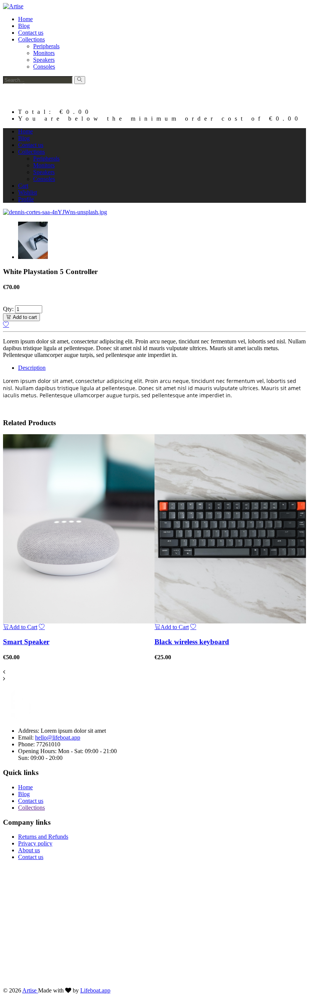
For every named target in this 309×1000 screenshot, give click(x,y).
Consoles (44, 66)
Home (25, 19)
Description (32, 367)
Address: (29, 730)
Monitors (44, 53)
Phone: (27, 744)
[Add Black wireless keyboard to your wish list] (193, 627)
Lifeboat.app (95, 990)
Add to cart (25, 317)
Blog (24, 26)
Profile (26, 199)
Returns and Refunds (43, 836)
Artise (30, 990)
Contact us (30, 32)
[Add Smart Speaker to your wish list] (42, 627)
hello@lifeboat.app (57, 737)
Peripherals (46, 46)
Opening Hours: (38, 751)
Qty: (8, 309)
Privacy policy (35, 843)
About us (29, 850)
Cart (23, 185)
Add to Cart (23, 627)
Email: (26, 737)
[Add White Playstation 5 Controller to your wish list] (6, 325)
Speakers (44, 60)
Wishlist (27, 192)
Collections (31, 39)
